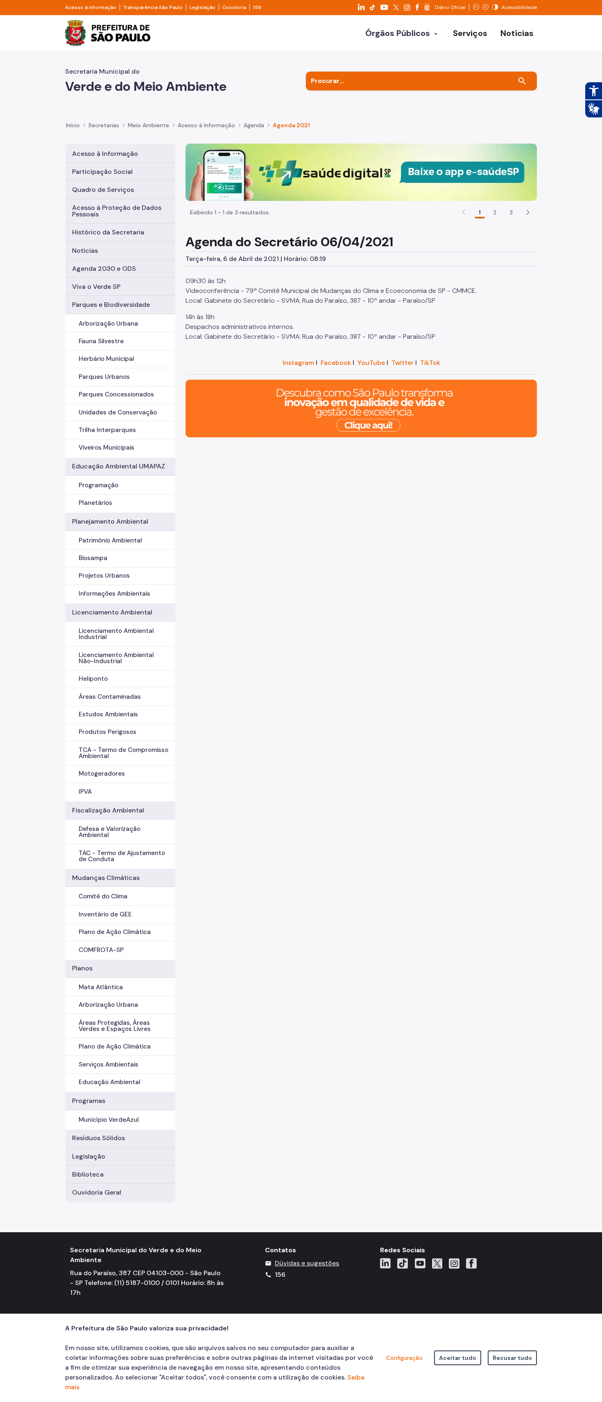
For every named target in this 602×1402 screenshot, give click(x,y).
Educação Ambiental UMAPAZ (118, 466)
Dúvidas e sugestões (307, 1263)
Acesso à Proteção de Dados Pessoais (116, 210)
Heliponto (93, 679)
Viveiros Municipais (106, 447)
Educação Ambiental (109, 1082)
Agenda (254, 125)
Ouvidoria (234, 7)
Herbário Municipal (106, 359)
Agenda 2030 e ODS (104, 268)
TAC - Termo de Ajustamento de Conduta (122, 856)
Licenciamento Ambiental (112, 612)
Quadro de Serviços (103, 189)
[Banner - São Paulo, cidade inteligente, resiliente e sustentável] (361, 408)
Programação (98, 485)
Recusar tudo (512, 1357)
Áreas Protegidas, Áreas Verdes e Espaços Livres (115, 1026)
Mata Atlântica (101, 987)
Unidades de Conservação (118, 412)
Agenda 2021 (291, 125)
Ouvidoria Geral (96, 1192)
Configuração (404, 1357)
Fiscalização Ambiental (108, 810)
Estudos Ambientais (108, 714)
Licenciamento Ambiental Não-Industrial (116, 658)
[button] (528, 212)
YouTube (371, 362)
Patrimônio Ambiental (110, 540)
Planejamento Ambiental (110, 521)
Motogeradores (102, 774)
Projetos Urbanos (104, 576)
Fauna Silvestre (101, 341)
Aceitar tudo (457, 1357)
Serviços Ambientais (108, 1064)
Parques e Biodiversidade (111, 304)
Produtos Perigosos (107, 732)
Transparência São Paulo (153, 7)
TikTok (430, 362)
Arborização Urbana (108, 324)
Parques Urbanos (104, 377)
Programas (88, 1100)
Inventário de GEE (105, 914)
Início (73, 125)
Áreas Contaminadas (110, 697)
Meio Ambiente (148, 125)
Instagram (298, 362)
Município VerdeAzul (109, 1120)
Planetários (95, 503)
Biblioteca (88, 1174)
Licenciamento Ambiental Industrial (116, 634)
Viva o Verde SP (96, 286)
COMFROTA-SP (101, 950)
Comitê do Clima (103, 896)
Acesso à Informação (206, 125)
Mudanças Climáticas (106, 877)
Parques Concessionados (116, 394)
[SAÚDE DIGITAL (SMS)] (361, 171)
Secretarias (103, 125)
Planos (82, 968)
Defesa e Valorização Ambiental (109, 832)
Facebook (336, 362)
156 (257, 7)
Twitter (403, 362)
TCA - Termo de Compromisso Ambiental (123, 753)
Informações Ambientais (114, 594)
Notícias (85, 250)
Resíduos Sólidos (98, 1138)
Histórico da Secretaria (108, 232)
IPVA (85, 792)
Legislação (202, 7)
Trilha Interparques (107, 430)
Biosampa (93, 558)
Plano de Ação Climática (115, 932)
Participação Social (102, 171)
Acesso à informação (90, 7)
